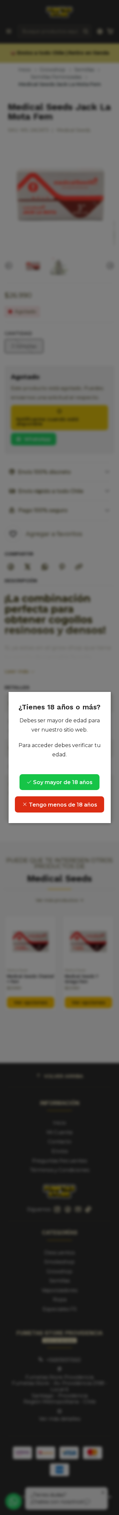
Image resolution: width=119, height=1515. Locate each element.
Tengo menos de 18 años (62, 805)
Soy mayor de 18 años (62, 782)
